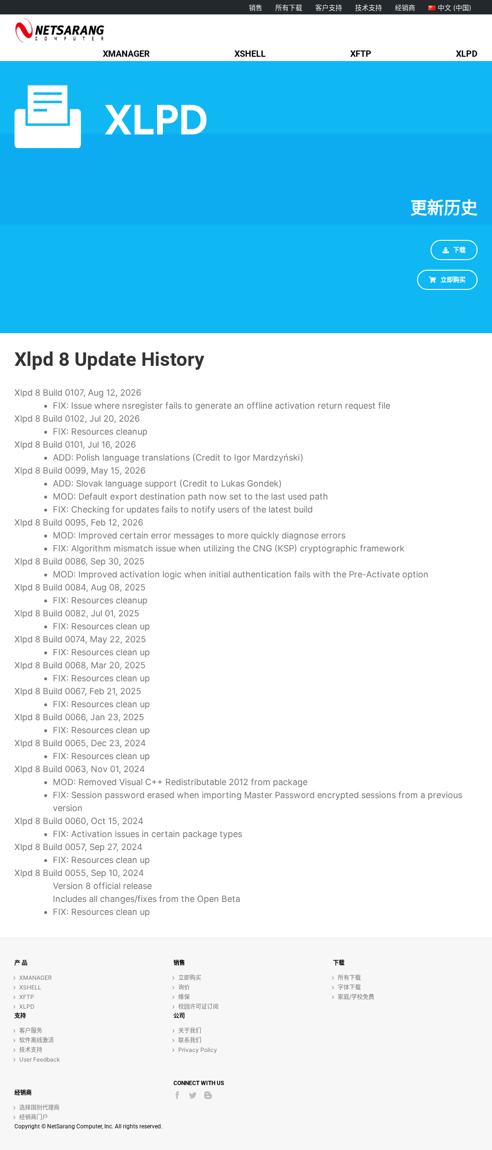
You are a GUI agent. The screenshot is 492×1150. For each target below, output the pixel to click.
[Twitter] (193, 1095)
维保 (184, 996)
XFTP (26, 996)
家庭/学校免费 (356, 996)
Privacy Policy (197, 1049)
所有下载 (349, 977)
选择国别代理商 (39, 1107)
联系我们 (189, 1040)
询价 (184, 987)
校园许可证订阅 (198, 1006)
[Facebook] (177, 1095)
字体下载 (349, 987)
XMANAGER (35, 977)
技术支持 (30, 1049)
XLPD (27, 1006)
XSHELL (30, 987)
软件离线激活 (36, 1040)
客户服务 (30, 1030)
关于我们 (189, 1030)
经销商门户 (33, 1117)
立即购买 (189, 977)
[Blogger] (208, 1095)
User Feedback (39, 1059)
